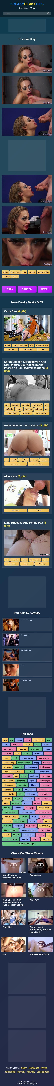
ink (37, 744)
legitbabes (34, 1068)
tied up (7, 808)
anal (6, 405)
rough (47, 749)
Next (45, 289)
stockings (41, 564)
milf (15, 758)
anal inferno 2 (37, 405)
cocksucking (27, 812)
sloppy (17, 799)
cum (24, 272)
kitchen (11, 349)
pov (48, 835)
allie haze (15, 510)
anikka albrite (44, 808)
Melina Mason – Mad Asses (26, 425)
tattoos (23, 776)
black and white (10, 830)
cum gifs (32, 272)
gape (46, 409)
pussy (47, 821)
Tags (32, 8)
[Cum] (11, 670)
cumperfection (43, 272)
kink (29, 772)
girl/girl (24, 560)
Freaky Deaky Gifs (30, 1084)
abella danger (44, 781)
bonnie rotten (44, 790)
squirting (40, 835)
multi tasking (27, 349)
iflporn (24, 1068)
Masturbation (26, 650)
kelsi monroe (45, 767)
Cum (23, 665)
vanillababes (43, 1072)
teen (43, 349)
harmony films (43, 772)
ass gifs (19, 409)
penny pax (12, 564)
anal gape (15, 405)
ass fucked (8, 781)
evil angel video (43, 799)
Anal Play (34, 900)
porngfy (21, 1072)
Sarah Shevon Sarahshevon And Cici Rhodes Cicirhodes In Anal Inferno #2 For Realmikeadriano (26, 366)
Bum (5, 954)
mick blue (16, 803)
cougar (19, 740)
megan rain (30, 826)
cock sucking (9, 763)
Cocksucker (25, 635)
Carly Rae (15, 311)
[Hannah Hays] (11, 625)
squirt (32, 781)
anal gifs (25, 405)
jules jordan (45, 830)
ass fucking (9, 409)
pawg (18, 790)
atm (5, 740)
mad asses (44, 460)
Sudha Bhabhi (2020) (39, 954)
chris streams (31, 767)
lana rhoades (35, 560)
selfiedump (10, 1072)
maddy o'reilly (44, 826)
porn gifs (22, 785)
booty (26, 460)
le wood (27, 803)
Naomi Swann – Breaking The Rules (12, 876)
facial (15, 276)
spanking (38, 753)
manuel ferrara (10, 817)
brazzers (18, 808)
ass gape (7, 753)
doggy (36, 763)
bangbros (18, 826)
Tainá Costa (35, 875)
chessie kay (15, 272)
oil (40, 821)
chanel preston (24, 763)
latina (6, 803)
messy (32, 821)
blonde (7, 345)
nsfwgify (35, 613)
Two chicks (8, 927)
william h (16, 744)
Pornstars (23, 8)
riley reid (7, 826)
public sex (34, 776)
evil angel (38, 409)
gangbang (21, 781)
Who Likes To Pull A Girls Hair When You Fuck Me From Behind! (13, 902)
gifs (11, 740)
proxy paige (45, 776)
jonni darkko (9, 794)
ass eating (15, 560)
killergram (31, 794)
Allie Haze (15, 476)
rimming (27, 564)
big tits (24, 817)
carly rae (23, 345)
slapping (46, 839)
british (5, 272)
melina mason (15, 464)
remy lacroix (9, 749)
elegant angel (28, 758)
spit (6, 744)
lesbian (45, 560)
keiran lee (45, 817)
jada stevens (20, 821)
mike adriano (11, 413)
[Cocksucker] (11, 640)
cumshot (46, 785)
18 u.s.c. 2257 (29, 1082)
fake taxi (7, 790)
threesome (9, 785)
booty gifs (18, 767)
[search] (48, 13)
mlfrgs (44, 1068)
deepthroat (29, 790)
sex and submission (13, 772)
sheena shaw (43, 812)
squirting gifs (44, 758)
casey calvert (28, 835)
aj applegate (35, 749)
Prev (9, 289)
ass (46, 405)
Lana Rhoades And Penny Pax (25, 524)
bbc (20, 794)
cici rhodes (29, 409)
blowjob (38, 510)
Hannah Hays (26, 620)
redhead (46, 763)
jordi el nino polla (42, 345)
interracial (7, 776)
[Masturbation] (11, 655)
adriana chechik (11, 839)
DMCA (21, 1082)
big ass (34, 785)
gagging (47, 803)
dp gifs (37, 803)
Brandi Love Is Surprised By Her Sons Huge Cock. (40, 929)
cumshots (6, 276)
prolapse (26, 413)
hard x (46, 744)
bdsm (28, 744)
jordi (31, 345)
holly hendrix (38, 740)
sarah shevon (41, 413)
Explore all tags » (27, 844)
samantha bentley (28, 830)
